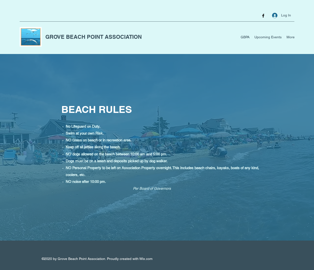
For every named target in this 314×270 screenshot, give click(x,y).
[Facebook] (263, 15)
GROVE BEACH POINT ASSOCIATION (93, 37)
